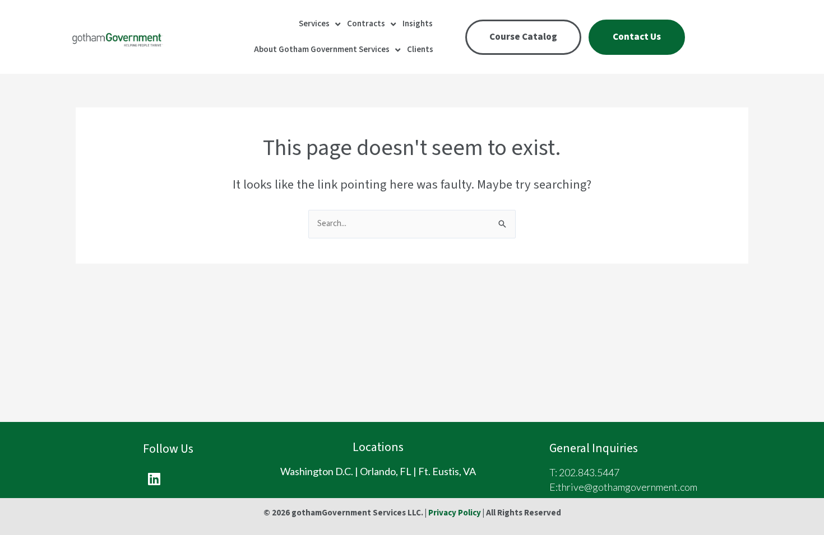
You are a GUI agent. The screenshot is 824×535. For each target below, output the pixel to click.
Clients (420, 49)
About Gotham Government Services (322, 49)
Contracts (366, 24)
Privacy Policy (454, 513)
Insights (417, 24)
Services (314, 24)
